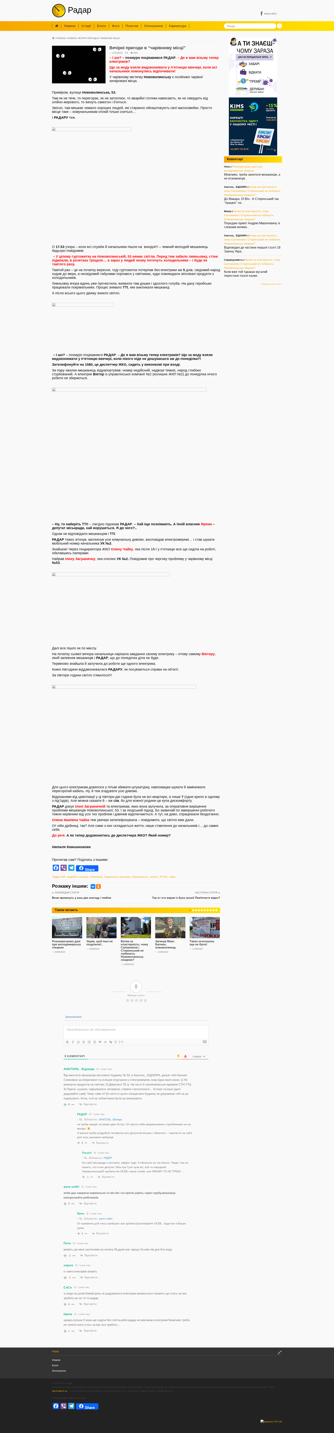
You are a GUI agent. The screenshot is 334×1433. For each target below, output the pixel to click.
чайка (172, 876)
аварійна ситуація (78, 876)
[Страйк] (83, 1042)
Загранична (111, 876)
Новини (70, 26)
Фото (115, 26)
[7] (208, 910)
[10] (216, 910)
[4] (199, 910)
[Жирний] (67, 1042)
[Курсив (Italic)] (73, 1042)
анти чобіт (105, 1218)
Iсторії (86, 26)
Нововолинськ (140, 876)
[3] (196, 910)
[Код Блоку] (105, 1042)
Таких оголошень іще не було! (202, 943)
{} (115, 1041)
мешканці (124, 876)
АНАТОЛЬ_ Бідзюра (110, 1119)
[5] (202, 910)
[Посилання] (110, 1042)
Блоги (101, 26)
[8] (210, 910)
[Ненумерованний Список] (94, 1042)
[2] (193, 910)
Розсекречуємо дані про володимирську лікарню (66, 944)
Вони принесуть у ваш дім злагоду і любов (81, 897)
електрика (96, 876)
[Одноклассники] (98, 886)
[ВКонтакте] (93, 886)
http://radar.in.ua (59, 1391)
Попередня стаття (67, 892)
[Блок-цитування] (100, 1042)
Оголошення (153, 26)
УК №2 (163, 876)
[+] (121, 1041)
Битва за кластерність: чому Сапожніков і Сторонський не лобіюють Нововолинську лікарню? (134, 950)
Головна (60, 38)
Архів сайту (270, 13)
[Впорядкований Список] (89, 1042)
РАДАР (108, 1157)
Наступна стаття (206, 892)
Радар (78, 9)
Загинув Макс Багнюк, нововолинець (165, 944)
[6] (205, 910)
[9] (213, 910)
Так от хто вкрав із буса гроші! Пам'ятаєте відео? (186, 897)
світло (154, 876)
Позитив (131, 26)
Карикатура (177, 26)
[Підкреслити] (78, 1042)
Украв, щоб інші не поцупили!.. (99, 943)
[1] (190, 910)
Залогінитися (73, 1016)
